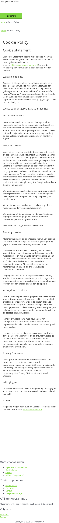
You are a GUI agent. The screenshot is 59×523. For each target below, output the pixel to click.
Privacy (8, 472)
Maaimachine (11, 485)
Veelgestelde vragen (14, 493)
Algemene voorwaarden (16, 467)
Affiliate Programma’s (14, 475)
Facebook (4, 514)
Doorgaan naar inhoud (10, 1)
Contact (8, 490)
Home (2, 22)
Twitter (3, 517)
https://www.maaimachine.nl (24, 65)
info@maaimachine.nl (32, 409)
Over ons (9, 488)
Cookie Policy (11, 470)
